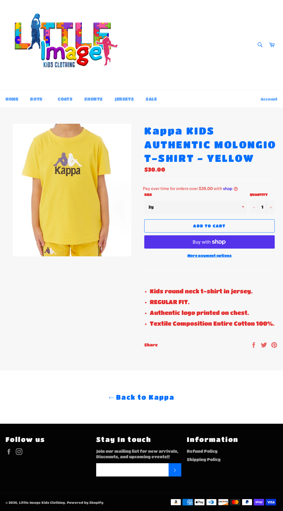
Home (12, 98)
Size (148, 194)
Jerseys (124, 98)
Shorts (93, 98)
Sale (151, 98)
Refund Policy (202, 451)
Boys (36, 98)
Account (269, 99)
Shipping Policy (204, 459)
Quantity (259, 194)
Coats (65, 98)
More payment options (209, 255)
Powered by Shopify (85, 502)
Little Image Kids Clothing (42, 502)
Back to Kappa (144, 397)
